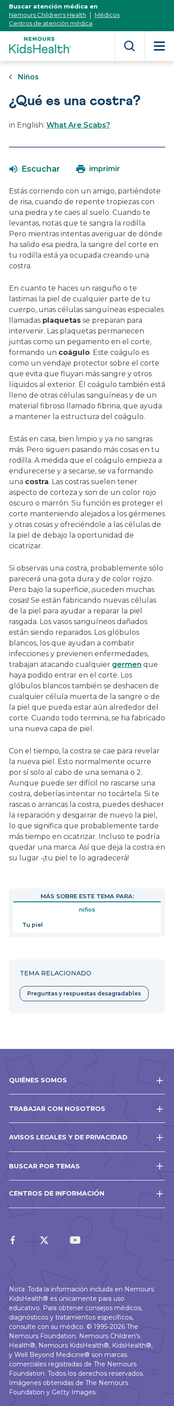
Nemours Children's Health (47, 14)
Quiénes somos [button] (38, 1080)
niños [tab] (87, 909)
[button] (34, 168)
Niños (28, 77)
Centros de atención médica (50, 23)
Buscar (130, 46)
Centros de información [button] (56, 1193)
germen (126, 664)
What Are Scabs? (78, 125)
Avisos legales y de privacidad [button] (68, 1137)
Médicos (107, 14)
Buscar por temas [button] (44, 1166)
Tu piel (32, 924)
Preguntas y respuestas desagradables (84, 993)
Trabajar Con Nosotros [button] (57, 1109)
